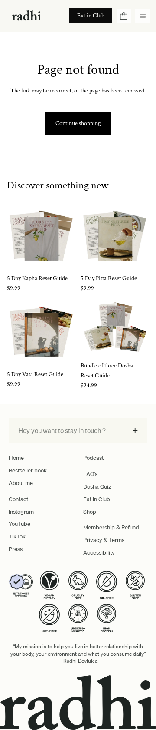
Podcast (93, 457)
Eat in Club (96, 499)
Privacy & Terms (103, 539)
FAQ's (90, 473)
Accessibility (99, 552)
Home (16, 457)
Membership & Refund (111, 527)
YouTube (19, 523)
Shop (89, 511)
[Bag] (124, 16)
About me (21, 483)
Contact (18, 499)
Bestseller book (28, 470)
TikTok (17, 536)
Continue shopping (78, 123)
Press (16, 549)
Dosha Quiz (97, 486)
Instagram (21, 511)
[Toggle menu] (142, 16)
